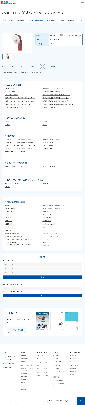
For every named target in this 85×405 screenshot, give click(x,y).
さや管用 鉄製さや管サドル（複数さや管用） (19, 239)
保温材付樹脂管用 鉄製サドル (52, 208)
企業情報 (56, 352)
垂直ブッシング (47, 215)
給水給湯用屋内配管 (26, 373)
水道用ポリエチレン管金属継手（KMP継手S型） (20, 142)
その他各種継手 (47, 149)
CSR (38, 365)
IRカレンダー (73, 361)
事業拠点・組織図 (57, 365)
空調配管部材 (24, 386)
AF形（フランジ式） (11, 95)
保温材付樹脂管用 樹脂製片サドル (53, 205)
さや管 (7, 215)
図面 (32, 67)
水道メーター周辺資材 (26, 365)
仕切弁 (7, 122)
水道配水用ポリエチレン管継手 (15, 152)
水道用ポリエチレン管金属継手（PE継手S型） (19, 139)
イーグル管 (8, 211)
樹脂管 (7, 205)
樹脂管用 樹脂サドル (12, 233)
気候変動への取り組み (42, 372)
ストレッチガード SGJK (50, 233)
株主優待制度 (73, 355)
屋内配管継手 (24, 376)
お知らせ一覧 (40, 355)
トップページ (9, 352)
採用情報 (56, 377)
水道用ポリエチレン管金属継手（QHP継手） (19, 149)
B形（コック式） (10, 92)
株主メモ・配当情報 (74, 365)
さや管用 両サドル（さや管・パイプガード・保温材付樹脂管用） (19, 243)
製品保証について (25, 389)
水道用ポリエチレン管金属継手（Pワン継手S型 (20, 145)
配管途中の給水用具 (26, 358)
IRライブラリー (73, 358)
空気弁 (44, 125)
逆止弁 (44, 122)
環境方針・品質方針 (42, 369)
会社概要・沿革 (57, 361)
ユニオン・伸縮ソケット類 (13, 166)
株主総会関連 (73, 368)
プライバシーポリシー (8, 401)
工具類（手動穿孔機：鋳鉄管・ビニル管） (55, 101)
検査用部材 (8, 221)
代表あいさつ (56, 355)
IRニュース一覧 (41, 358)
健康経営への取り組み (42, 375)
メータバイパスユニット (50, 166)
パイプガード (9, 218)
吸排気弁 (45, 184)
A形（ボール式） (10, 89)
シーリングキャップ (48, 224)
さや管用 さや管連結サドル (14, 236)
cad (12, 67)
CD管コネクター (47, 218)
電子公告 (72, 374)
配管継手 (23, 361)
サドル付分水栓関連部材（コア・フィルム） (56, 95)
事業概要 (55, 358)
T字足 (7, 227)
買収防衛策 (56, 368)
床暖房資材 (23, 382)
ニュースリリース (42, 352)
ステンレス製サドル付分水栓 (14, 107)
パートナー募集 (9, 363)
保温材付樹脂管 (10, 208)
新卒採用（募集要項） (58, 380)
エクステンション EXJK (50, 236)
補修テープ (45, 243)
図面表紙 (52, 67)
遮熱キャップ (46, 227)
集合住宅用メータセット (13, 184)
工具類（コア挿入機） (49, 107)
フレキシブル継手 (48, 142)
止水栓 (7, 125)
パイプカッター (10, 230)
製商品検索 (24, 352)
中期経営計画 (73, 371)
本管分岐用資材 (24, 355)
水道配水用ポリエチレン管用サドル (53, 89)
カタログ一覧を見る (17, 330)
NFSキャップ (46, 239)
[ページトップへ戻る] (81, 401)
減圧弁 (7, 187)
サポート (45, 211)
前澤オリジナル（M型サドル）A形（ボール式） (20, 98)
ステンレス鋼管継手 (48, 145)
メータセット (9, 169)
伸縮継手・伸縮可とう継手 (50, 139)
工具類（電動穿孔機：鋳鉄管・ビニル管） (55, 98)
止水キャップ (46, 230)
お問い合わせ (9, 367)
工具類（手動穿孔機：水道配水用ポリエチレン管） (58, 104)
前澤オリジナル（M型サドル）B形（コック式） (20, 101)
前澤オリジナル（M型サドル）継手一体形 (18, 104)
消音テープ (8, 224)
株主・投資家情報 (75, 352)
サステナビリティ (42, 362)
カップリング (46, 221)
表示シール (45, 246)
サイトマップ (19, 401)
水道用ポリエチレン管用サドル (52, 92)
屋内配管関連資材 (25, 379)
